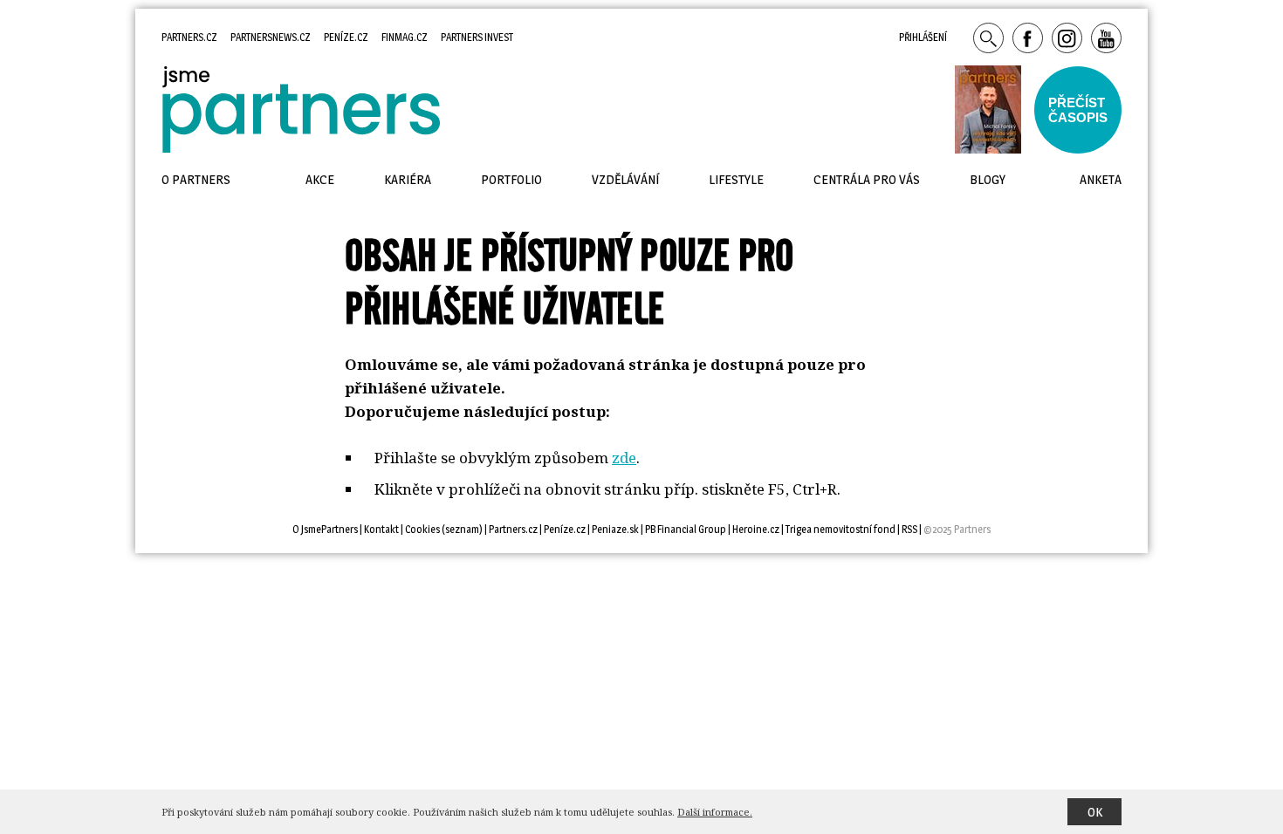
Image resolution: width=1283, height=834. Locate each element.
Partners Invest (477, 37)
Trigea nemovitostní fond (840, 529)
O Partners (195, 179)
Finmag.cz (404, 37)
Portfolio (511, 179)
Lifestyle (736, 179)
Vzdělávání (625, 179)
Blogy (987, 179)
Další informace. (714, 811)
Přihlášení (923, 37)
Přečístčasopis (1078, 110)
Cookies (422, 529)
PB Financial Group (685, 529)
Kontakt (381, 529)
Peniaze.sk (615, 529)
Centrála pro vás (866, 179)
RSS (909, 529)
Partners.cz (189, 37)
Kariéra (407, 179)
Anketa (1101, 179)
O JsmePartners (325, 529)
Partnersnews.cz (270, 37)
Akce (319, 179)
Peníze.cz (346, 37)
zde (624, 458)
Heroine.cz (755, 529)
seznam (462, 529)
